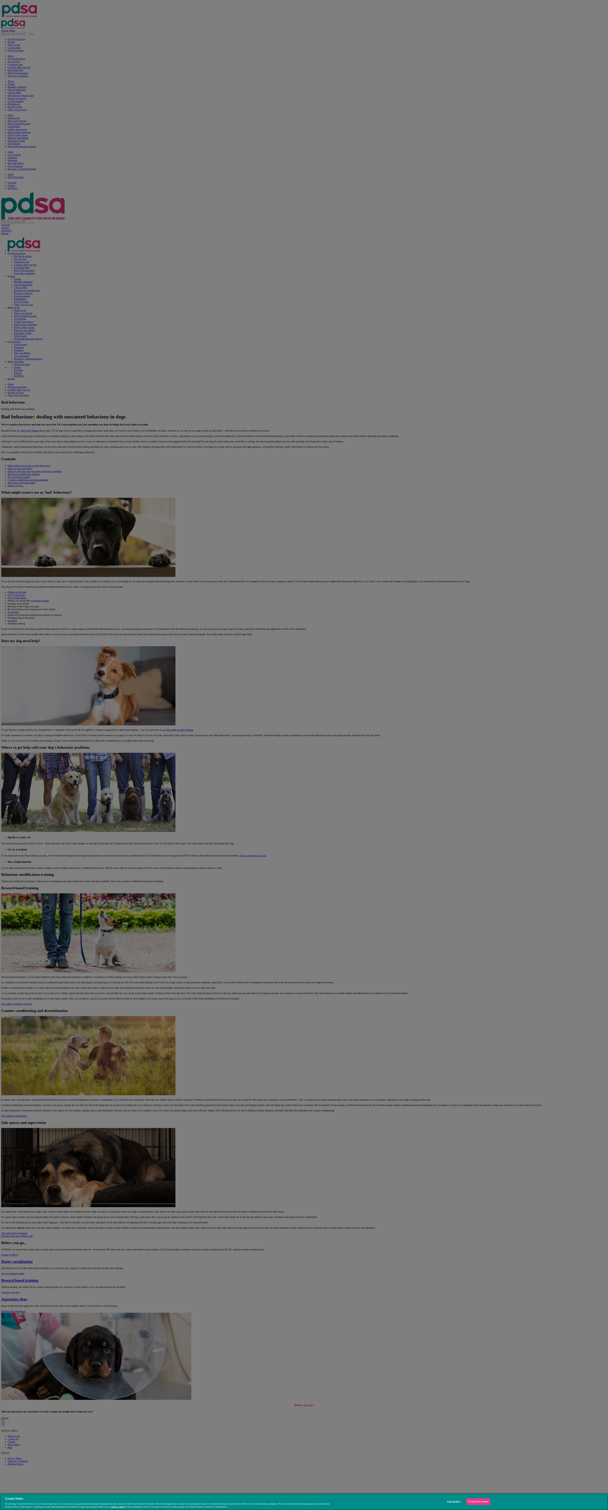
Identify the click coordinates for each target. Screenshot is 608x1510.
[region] (304, 1502)
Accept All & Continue (478, 1501)
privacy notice (118, 1507)
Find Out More (454, 1501)
